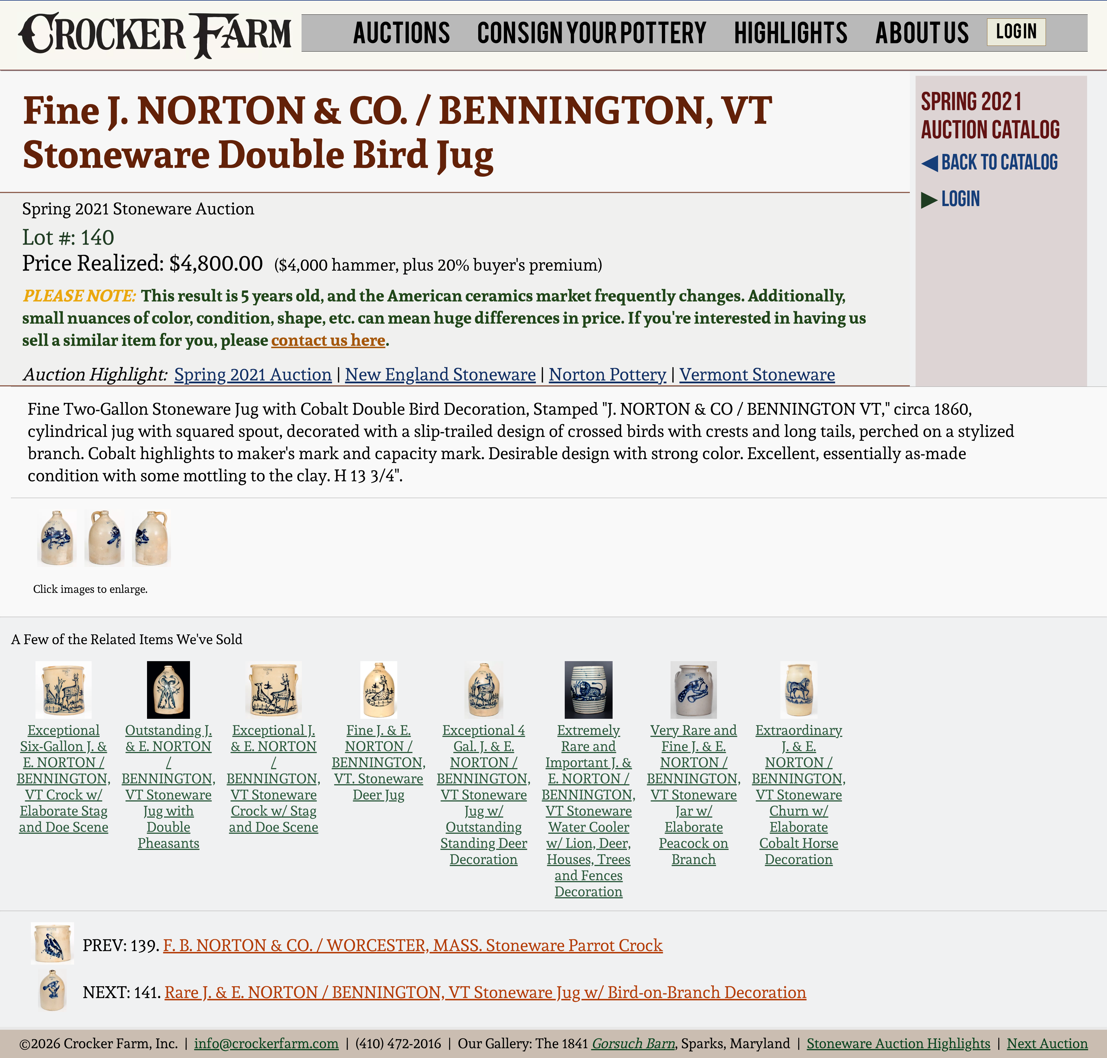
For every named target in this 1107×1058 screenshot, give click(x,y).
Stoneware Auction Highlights (899, 1043)
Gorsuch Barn (633, 1043)
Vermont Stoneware (757, 374)
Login (961, 198)
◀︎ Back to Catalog (989, 162)
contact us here (328, 340)
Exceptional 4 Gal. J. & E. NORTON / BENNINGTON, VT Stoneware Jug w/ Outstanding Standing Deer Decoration (484, 794)
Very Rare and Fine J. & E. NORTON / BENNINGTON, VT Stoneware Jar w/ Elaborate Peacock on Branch (694, 794)
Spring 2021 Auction (253, 374)
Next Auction (1047, 1043)
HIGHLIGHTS (791, 31)
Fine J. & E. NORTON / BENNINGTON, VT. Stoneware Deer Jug (379, 762)
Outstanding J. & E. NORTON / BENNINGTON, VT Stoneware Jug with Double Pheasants (169, 786)
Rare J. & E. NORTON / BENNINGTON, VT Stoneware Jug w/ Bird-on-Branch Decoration (486, 992)
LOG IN (1016, 30)
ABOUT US (922, 31)
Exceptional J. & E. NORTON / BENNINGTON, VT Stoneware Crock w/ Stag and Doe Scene (274, 778)
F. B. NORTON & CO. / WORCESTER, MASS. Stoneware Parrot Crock (413, 945)
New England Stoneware (440, 374)
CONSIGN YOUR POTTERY (592, 31)
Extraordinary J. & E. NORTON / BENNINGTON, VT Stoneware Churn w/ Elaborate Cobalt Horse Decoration (799, 794)
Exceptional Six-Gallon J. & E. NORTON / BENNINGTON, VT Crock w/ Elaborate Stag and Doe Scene (64, 778)
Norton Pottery (608, 374)
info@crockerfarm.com (266, 1043)
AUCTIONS (401, 31)
